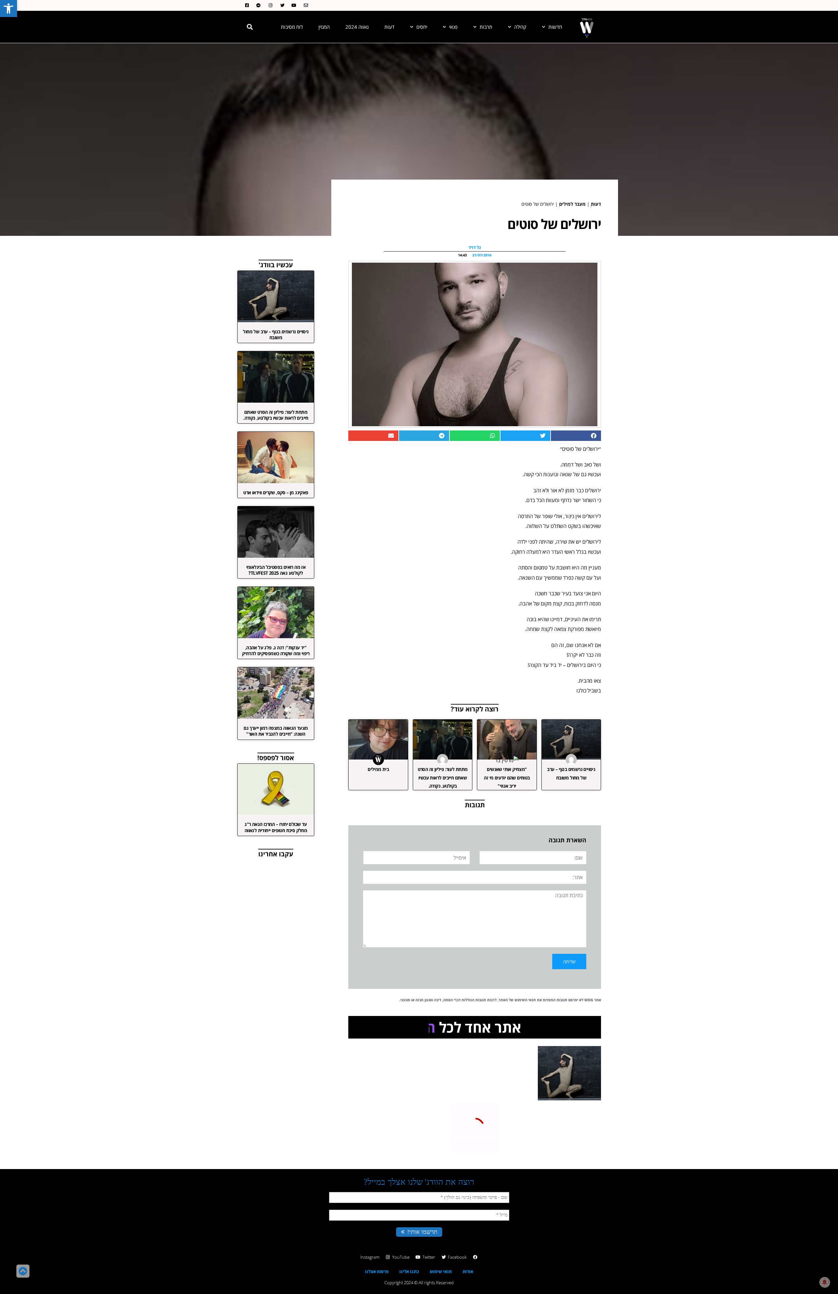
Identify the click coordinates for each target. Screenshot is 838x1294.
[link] (8, 8)
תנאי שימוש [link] (441, 1271)
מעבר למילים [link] (572, 204)
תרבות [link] (486, 27)
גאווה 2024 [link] (357, 27)
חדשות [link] (555, 27)
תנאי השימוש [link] (525, 999)
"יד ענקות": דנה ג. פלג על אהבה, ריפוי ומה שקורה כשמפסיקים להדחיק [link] (276, 650)
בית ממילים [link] (378, 769)
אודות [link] (468, 1271)
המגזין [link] (324, 27)
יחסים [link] (421, 27)
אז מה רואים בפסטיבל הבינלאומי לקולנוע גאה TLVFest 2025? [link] (276, 570)
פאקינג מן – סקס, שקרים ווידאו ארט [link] (275, 492)
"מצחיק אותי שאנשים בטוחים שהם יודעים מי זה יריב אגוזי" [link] (507, 777)
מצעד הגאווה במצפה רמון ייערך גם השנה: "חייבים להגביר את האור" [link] (276, 731)
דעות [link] (389, 27)
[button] (250, 27)
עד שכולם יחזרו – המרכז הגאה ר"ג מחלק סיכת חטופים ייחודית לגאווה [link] (276, 827)
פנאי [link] (453, 27)
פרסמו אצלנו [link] (377, 1271)
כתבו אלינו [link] (409, 1271)
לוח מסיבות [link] (292, 27)
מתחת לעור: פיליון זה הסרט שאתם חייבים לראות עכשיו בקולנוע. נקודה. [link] (443, 777)
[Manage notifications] (824, 1282)
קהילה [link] (520, 27)
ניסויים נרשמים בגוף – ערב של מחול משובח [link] (275, 334)
